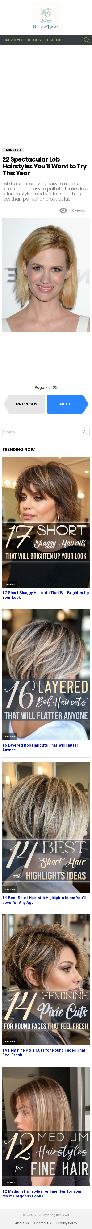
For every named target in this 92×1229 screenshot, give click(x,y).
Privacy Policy (66, 1223)
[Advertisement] (46, 100)
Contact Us (42, 1223)
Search (85, 433)
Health (53, 40)
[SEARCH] (87, 40)
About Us (22, 1223)
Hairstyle (14, 40)
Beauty (35, 40)
